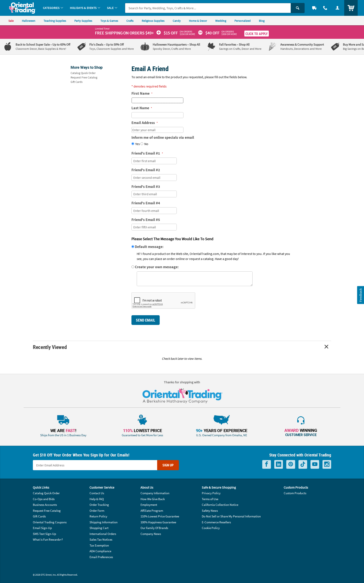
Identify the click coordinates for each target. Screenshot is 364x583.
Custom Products (295, 493)
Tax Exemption (99, 545)
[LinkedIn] (278, 464)
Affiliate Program (152, 511)
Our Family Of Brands (154, 528)
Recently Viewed (50, 346)
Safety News (210, 511)
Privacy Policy (211, 493)
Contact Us (97, 493)
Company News (151, 534)
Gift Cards (77, 82)
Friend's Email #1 (147, 153)
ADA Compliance (100, 551)
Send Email (145, 320)
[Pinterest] (290, 464)
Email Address (144, 122)
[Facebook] (266, 464)
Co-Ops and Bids (44, 499)
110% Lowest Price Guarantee (160, 516)
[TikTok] (302, 464)
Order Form (97, 511)
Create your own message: (157, 266)
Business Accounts (45, 505)
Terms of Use (210, 499)
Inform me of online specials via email (162, 137)
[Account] (337, 8)
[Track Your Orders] (314, 8)
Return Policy (98, 516)
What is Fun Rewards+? (48, 539)
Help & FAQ (97, 499)
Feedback (360, 295)
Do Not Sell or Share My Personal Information (231, 516)
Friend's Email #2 (145, 169)
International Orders (103, 534)
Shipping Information (104, 522)
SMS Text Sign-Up (44, 534)
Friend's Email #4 (145, 203)
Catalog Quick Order (83, 73)
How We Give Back (153, 499)
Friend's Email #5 (145, 219)
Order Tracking (99, 505)
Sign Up (168, 465)
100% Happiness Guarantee (158, 522)
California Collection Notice (220, 505)
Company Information (155, 493)
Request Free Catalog (84, 77)
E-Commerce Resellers (216, 522)
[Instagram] (327, 464)
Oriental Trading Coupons (50, 522)
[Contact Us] (325, 8)
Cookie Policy (211, 528)
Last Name (141, 107)
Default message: (149, 246)
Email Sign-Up (42, 528)
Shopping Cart (99, 528)
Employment (149, 505)
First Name (142, 93)
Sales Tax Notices (101, 539)
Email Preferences (101, 557)
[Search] (298, 8)
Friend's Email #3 (145, 186)
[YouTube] (314, 464)
